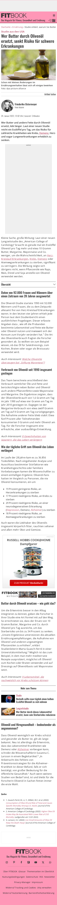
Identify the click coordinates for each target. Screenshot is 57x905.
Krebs (33, 259)
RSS (41, 876)
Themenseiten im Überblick (40, 871)
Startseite (6, 27)
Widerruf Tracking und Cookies (21, 887)
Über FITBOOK (10, 871)
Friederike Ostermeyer (26, 104)
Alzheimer (36, 510)
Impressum (37, 882)
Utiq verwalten (44, 887)
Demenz (44, 133)
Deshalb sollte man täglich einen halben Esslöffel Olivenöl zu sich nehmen (35, 700)
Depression (13, 510)
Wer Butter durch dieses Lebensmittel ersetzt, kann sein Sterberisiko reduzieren (35, 713)
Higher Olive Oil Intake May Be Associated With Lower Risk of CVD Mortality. (30, 814)
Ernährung (17, 27)
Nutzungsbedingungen (13, 876)
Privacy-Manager (22, 882)
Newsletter (49, 876)
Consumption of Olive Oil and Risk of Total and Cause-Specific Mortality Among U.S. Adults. (29, 804)
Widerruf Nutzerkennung (15, 893)
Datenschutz (32, 876)
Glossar (22, 871)
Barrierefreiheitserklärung (41, 893)
